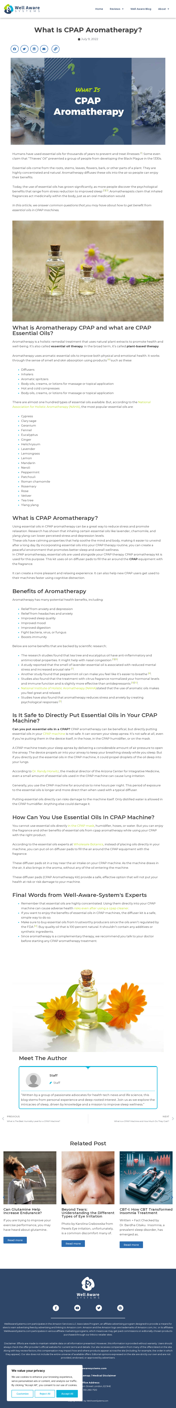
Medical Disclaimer (104, 1375)
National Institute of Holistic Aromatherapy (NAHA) (58, 688)
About (162, 8)
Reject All (45, 1393)
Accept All (67, 1393)
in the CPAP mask (81, 825)
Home (99, 8)
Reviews (115, 8)
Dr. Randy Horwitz (45, 771)
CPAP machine (54, 733)
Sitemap (85, 1375)
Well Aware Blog (140, 8)
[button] (15, 49)
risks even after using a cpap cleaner (101, 908)
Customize (22, 1393)
